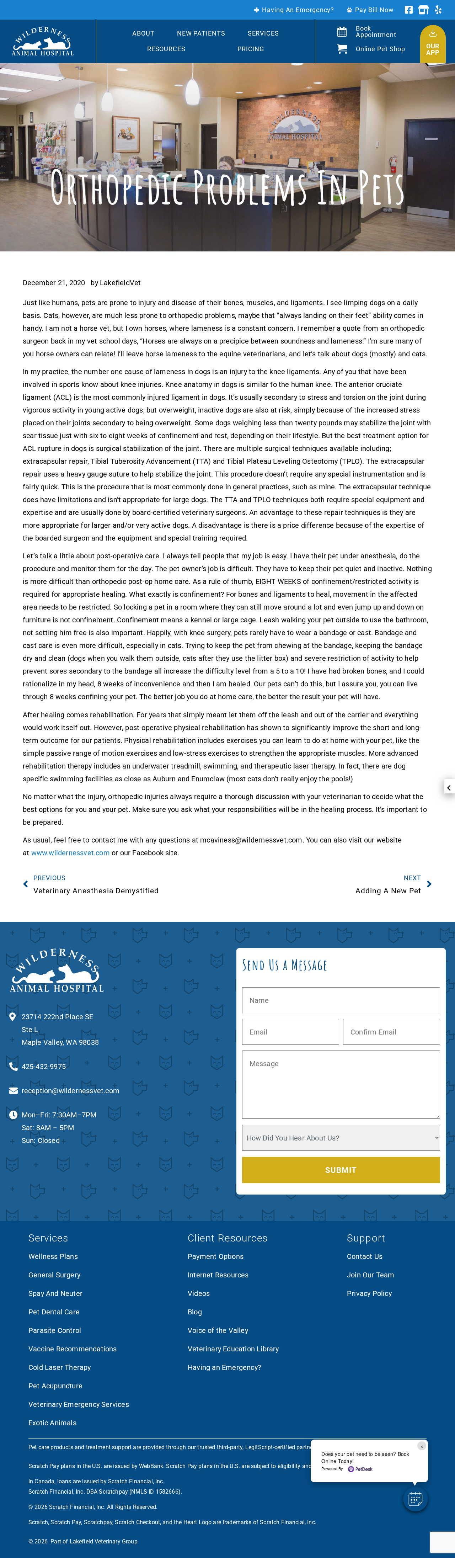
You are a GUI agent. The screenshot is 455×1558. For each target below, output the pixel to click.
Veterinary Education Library (233, 1349)
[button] (415, 1499)
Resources (166, 49)
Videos (199, 1293)
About (143, 33)
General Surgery (54, 1275)
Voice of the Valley (218, 1330)
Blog (195, 1312)
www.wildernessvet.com (70, 853)
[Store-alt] (423, 9)
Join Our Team (371, 1275)
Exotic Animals (52, 1423)
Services (263, 33)
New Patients (201, 33)
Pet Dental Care (54, 1312)
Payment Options (215, 1256)
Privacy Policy (369, 1293)
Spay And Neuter (55, 1293)
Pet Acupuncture (55, 1386)
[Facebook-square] (409, 9)
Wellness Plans (53, 1256)
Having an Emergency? (224, 1367)
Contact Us (364, 1256)
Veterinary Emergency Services (78, 1404)
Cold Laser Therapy (59, 1367)
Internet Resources (218, 1275)
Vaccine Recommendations (72, 1349)
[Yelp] (438, 9)
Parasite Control (54, 1330)
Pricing (250, 49)
